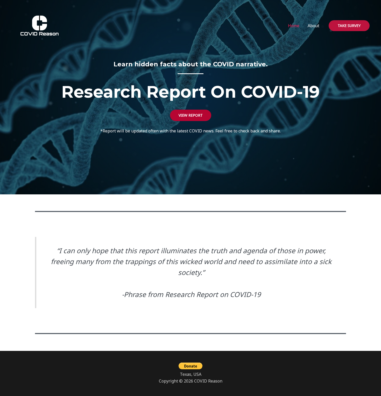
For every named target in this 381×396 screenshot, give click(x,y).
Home (293, 26)
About (313, 26)
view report (191, 115)
